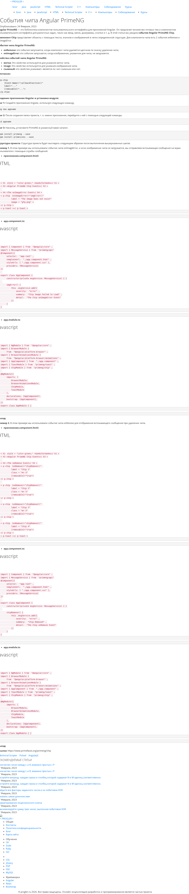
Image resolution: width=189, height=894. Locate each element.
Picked (22, 755)
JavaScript (35, 6)
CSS (8, 859)
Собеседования (112, 6)
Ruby (8, 848)
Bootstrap (11, 886)
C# (7, 842)
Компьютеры (93, 6)
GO (7, 851)
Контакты (11, 824)
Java (24, 6)
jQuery (9, 862)
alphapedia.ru (161, 891)
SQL (8, 869)
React (8, 883)
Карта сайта (12, 834)
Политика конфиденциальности (23, 828)
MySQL (9, 872)
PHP (8, 866)
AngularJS (33, 755)
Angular (10, 880)
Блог (15, 6)
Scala (8, 845)
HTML (48, 6)
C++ (79, 6)
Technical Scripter (64, 6)
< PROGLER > (17, 1)
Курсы (128, 6)
